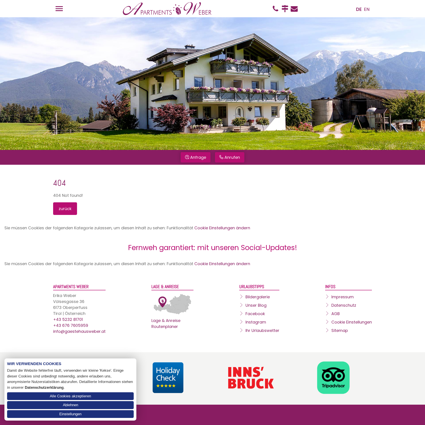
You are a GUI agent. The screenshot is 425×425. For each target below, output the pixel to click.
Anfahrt (284, 8)
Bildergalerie (257, 297)
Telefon (275, 8)
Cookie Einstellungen (351, 322)
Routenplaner (164, 326)
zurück (65, 208)
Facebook (255, 313)
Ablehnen (70, 405)
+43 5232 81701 (68, 319)
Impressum (342, 297)
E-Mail (294, 8)
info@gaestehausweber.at (79, 331)
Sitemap (339, 330)
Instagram (255, 322)
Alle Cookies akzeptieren (70, 396)
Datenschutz (343, 305)
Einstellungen (70, 414)
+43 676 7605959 (70, 325)
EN (367, 9)
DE (359, 9)
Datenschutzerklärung (44, 387)
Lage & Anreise (165, 320)
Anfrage (198, 157)
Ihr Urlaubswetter (262, 330)
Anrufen (232, 157)
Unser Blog (256, 305)
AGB (335, 313)
